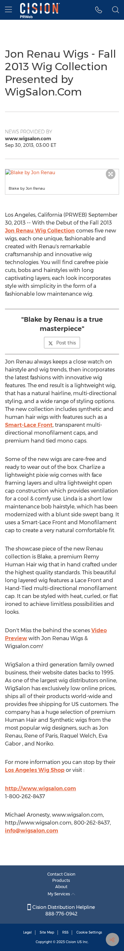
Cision (71, 942)
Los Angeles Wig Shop (34, 770)
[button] (98, 10)
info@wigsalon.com (31, 831)
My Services (59, 893)
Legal (27, 932)
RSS (65, 932)
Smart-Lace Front (29, 425)
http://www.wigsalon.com (40, 788)
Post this (66, 343)
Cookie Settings (89, 932)
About (61, 886)
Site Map (47, 932)
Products (61, 880)
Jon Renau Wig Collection (40, 231)
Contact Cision (61, 874)
